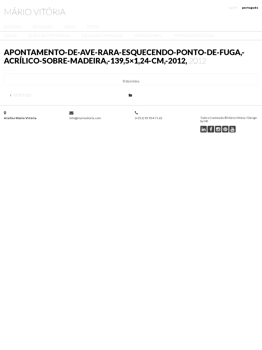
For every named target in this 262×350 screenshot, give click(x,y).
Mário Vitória (35, 11)
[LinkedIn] (203, 129)
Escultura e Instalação (102, 36)
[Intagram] (218, 129)
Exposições (43, 27)
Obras (69, 27)
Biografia (12, 27)
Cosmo (10, 36)
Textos (93, 27)
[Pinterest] (225, 129)
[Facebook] (211, 129)
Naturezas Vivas (148, 36)
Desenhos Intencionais (49, 36)
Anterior (22, 95)
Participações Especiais (194, 36)
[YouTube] (232, 129)
